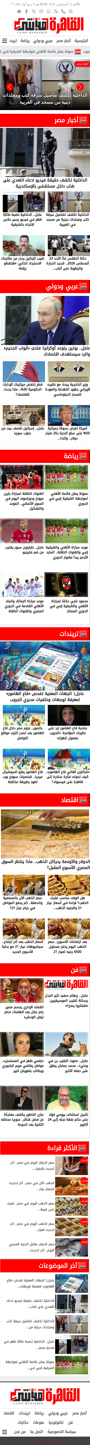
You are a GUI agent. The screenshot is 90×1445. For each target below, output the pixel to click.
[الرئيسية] (19, 11)
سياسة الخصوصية (62, 1431)
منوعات (38, 1422)
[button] (9, 87)
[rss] (56, 11)
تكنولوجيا (56, 1422)
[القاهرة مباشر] (49, 25)
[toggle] (4, 41)
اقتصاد (69, 800)
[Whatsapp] (48, 11)
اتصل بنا (36, 1431)
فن (74, 970)
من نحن (20, 1431)
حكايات (23, 1422)
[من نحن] (63, 11)
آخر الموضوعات (58, 1265)
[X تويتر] (34, 11)
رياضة (25, 40)
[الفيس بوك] (26, 11)
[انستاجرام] (41, 11)
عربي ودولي (43, 40)
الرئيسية (81, 40)
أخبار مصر (64, 40)
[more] (71, 11)
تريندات (11, 40)
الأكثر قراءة (62, 1148)
